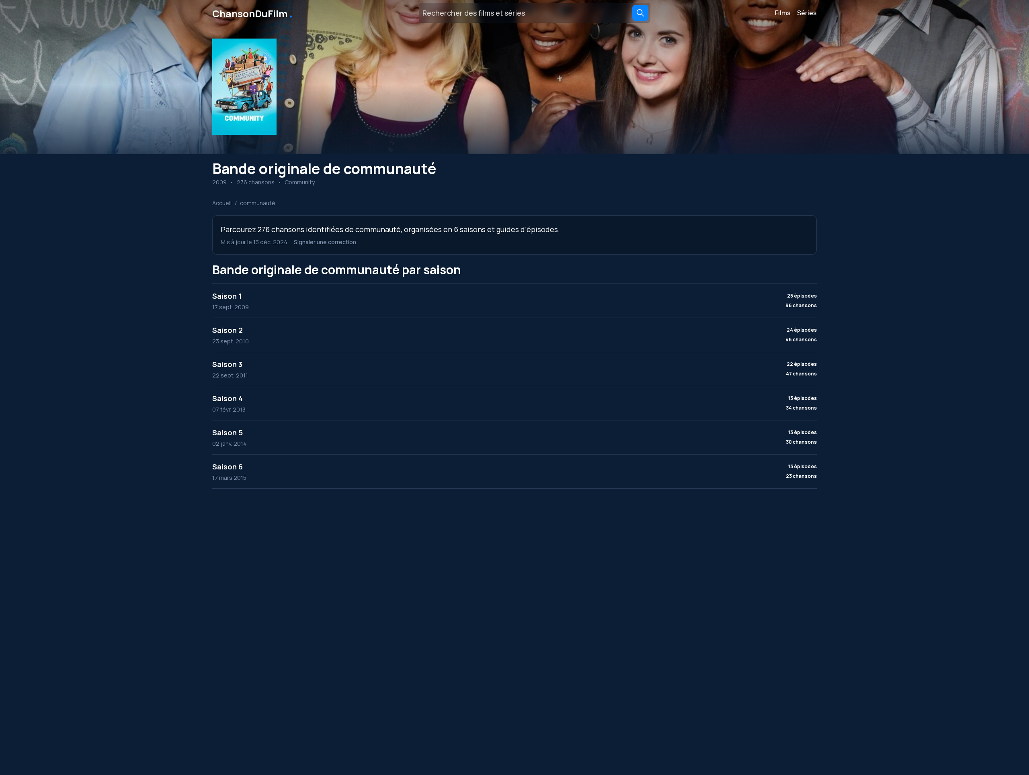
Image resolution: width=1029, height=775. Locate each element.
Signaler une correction (325, 242)
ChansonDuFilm (253, 13)
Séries (807, 12)
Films (783, 12)
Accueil (222, 203)
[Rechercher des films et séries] (640, 13)
